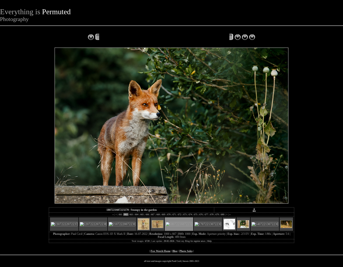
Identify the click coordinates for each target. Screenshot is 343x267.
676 (201, 214)
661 (120, 214)
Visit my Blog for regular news (190, 241)
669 (163, 214)
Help (209, 241)
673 (184, 214)
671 (174, 214)
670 (168, 214)
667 (152, 214)
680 (222, 214)
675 (195, 214)
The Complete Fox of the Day (122, 37)
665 (142, 214)
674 (190, 214)
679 (217, 214)
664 (136, 214)
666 (147, 214)
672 (179, 214)
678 (211, 214)
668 (158, 214)
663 (131, 214)
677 (206, 214)
